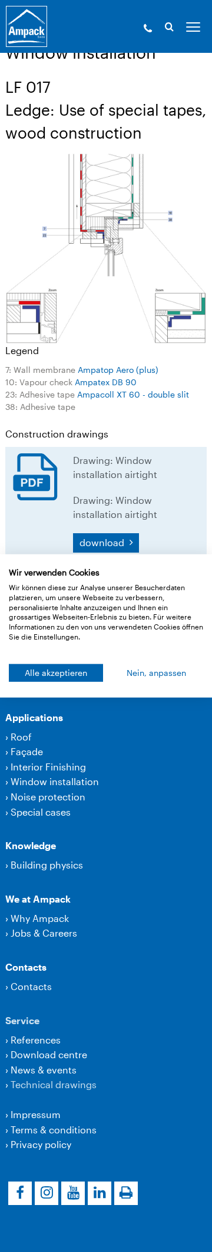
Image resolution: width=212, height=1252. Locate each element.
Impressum (36, 1114)
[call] (148, 29)
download (103, 542)
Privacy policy (41, 1144)
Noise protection (48, 796)
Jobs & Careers (44, 932)
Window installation (55, 781)
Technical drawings (54, 1084)
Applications (34, 717)
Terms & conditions (54, 1129)
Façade (27, 751)
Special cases (41, 811)
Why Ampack (40, 918)
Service (22, 1020)
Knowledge (30, 845)
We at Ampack (38, 898)
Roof (21, 736)
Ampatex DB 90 (106, 382)
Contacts (26, 966)
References (36, 1039)
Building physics (47, 864)
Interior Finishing (48, 766)
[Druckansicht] (126, 1193)
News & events (44, 1069)
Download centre (49, 1054)
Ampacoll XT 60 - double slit (133, 394)
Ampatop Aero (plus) (118, 370)
